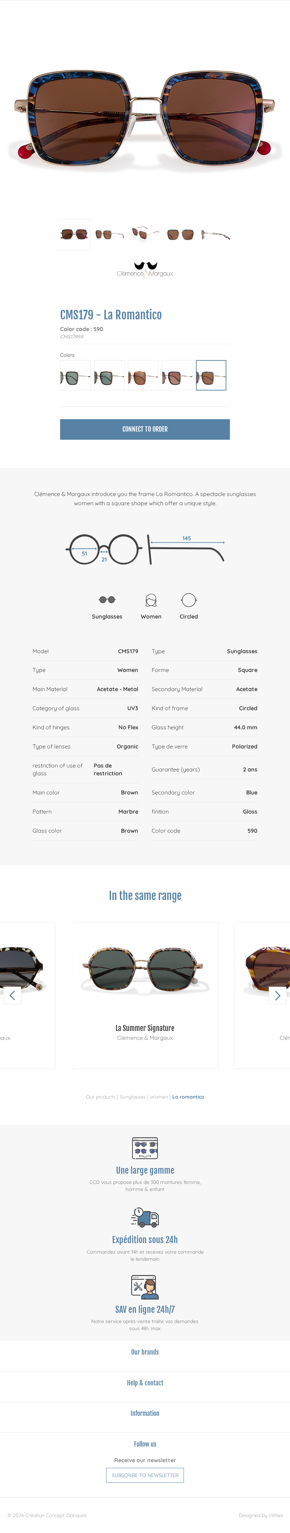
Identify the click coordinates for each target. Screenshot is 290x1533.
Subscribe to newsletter (145, 1475)
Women (159, 1097)
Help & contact (145, 1383)
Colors (67, 354)
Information (145, 1413)
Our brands (145, 1352)
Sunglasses (133, 1097)
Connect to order (145, 429)
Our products (101, 1097)
